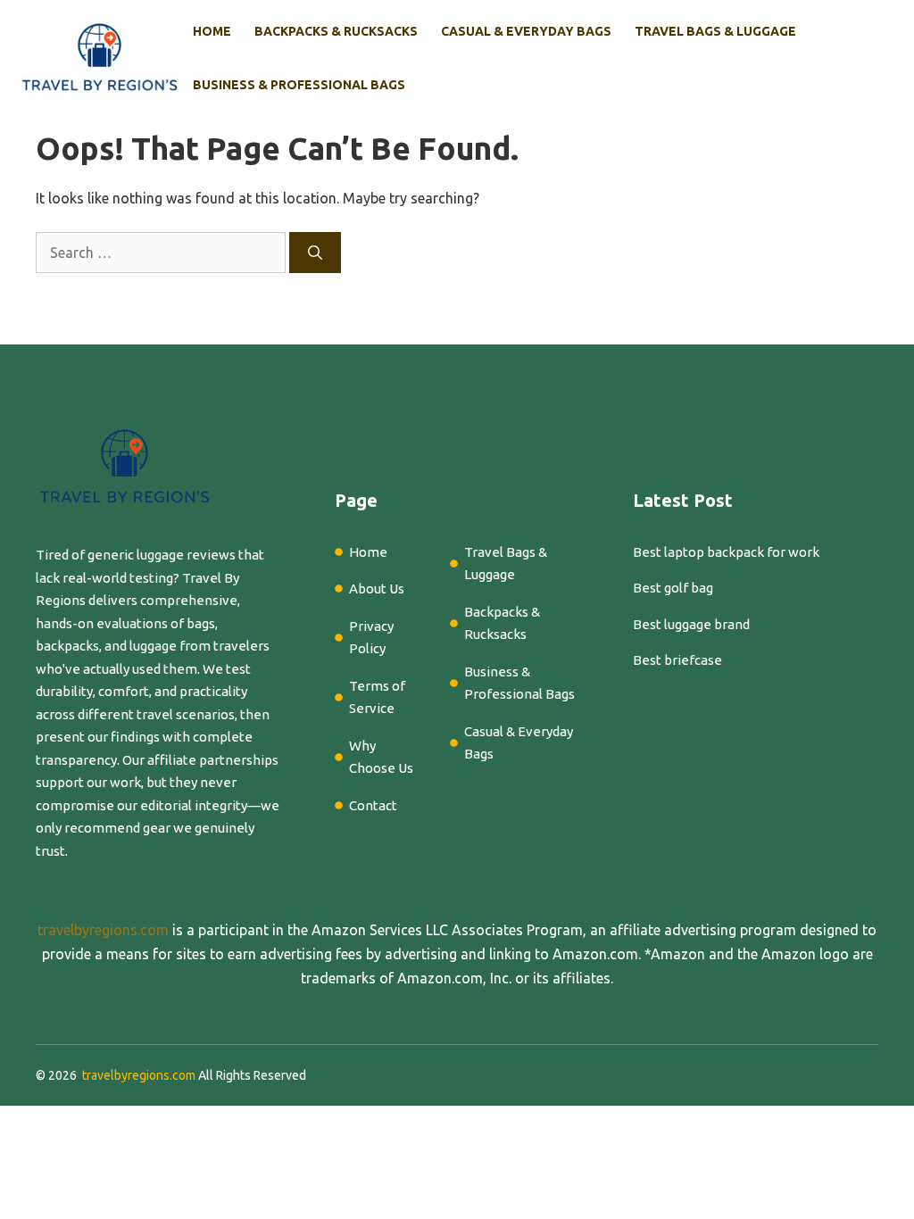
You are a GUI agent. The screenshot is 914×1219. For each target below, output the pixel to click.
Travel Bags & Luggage (715, 31)
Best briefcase (677, 660)
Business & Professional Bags (299, 85)
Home (212, 31)
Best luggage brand (691, 624)
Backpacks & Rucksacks (336, 31)
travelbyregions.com (103, 930)
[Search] (315, 252)
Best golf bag (673, 587)
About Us (376, 588)
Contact (373, 805)
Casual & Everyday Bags (526, 31)
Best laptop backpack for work (726, 552)
